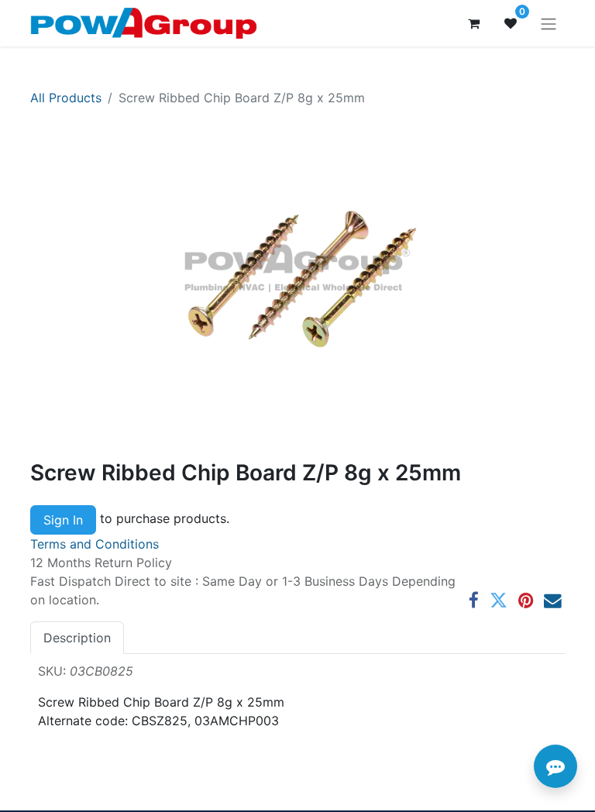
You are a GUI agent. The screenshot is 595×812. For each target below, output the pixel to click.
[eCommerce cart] (473, 23)
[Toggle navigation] (548, 23)
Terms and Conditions (94, 544)
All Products (65, 97)
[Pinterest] (525, 601)
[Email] (553, 601)
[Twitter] (498, 601)
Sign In (63, 520)
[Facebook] (474, 601)
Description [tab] (77, 637)
